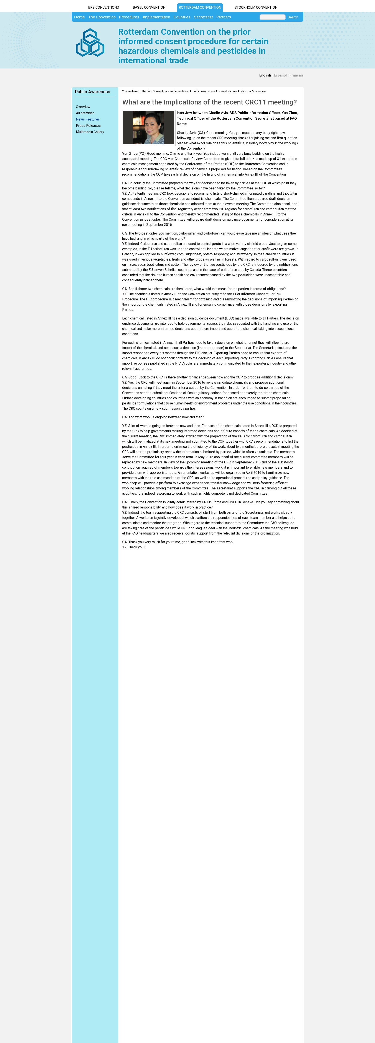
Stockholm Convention (256, 7)
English (265, 75)
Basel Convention (149, 7)
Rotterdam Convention (200, 7)
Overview (83, 107)
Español (280, 75)
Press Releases (88, 126)
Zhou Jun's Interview (253, 91)
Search (293, 17)
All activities (85, 113)
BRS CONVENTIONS (103, 7)
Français (296, 75)
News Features (88, 119)
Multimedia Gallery (90, 132)
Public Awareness (204, 91)
